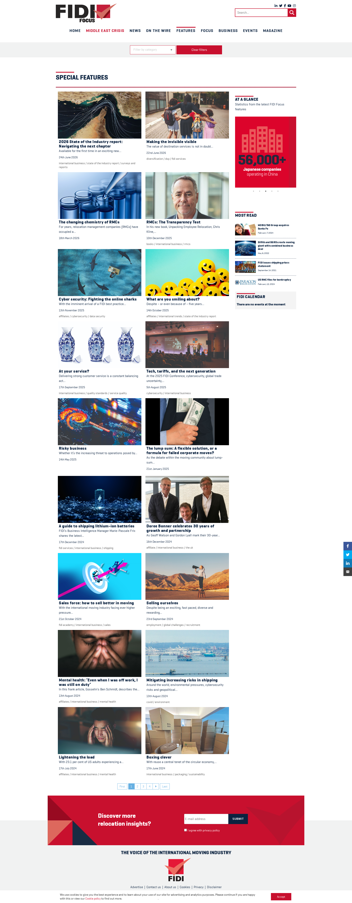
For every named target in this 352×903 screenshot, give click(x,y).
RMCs (187, 244)
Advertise (136, 887)
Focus (207, 30)
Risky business (73, 448)
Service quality (118, 393)
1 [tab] (253, 191)
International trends (170, 316)
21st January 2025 (157, 468)
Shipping (108, 548)
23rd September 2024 (159, 619)
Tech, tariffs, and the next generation (181, 371)
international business (72, 163)
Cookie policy (93, 898)
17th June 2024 (155, 768)
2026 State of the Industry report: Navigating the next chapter (91, 144)
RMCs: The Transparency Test (173, 222)
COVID (149, 702)
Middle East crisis (105, 30)
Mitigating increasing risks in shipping (182, 680)
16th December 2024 (159, 541)
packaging (181, 774)
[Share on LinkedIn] (347, 563)
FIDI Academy (66, 624)
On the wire (158, 30)
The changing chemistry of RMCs (89, 222)
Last (164, 786)
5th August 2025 (156, 387)
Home (74, 30)
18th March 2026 (69, 238)
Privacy (199, 887)
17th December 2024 (71, 542)
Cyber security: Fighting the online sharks (98, 299)
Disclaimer (214, 887)
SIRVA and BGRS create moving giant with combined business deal (276, 245)
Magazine (273, 30)
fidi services (179, 158)
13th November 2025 (71, 310)
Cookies (185, 887)
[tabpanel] (265, 152)
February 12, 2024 (266, 284)
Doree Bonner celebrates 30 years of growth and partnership (180, 528)
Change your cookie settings (140, 898)
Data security (97, 316)
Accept (281, 896)
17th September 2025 (72, 387)
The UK (189, 547)
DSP (167, 158)
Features (186, 30)
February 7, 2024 (265, 233)
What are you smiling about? (173, 299)
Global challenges (174, 624)
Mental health (108, 701)
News (135, 30)
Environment (162, 702)
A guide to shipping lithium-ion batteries (97, 526)
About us (170, 887)
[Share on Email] (347, 571)
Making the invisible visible (171, 141)
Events (250, 30)
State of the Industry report (103, 163)
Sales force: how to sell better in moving (96, 603)
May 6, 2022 (263, 253)
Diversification (154, 158)
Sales (107, 624)
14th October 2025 (157, 310)
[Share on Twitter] (347, 554)
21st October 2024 (70, 619)
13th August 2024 (69, 695)
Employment (153, 624)
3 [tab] (266, 191)
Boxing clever (159, 757)
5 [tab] (278, 191)
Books (150, 244)
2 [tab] (259, 191)
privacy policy (211, 830)
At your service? (74, 371)
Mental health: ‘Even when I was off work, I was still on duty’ (98, 682)
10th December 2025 (159, 238)
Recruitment (193, 624)
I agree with (204, 830)
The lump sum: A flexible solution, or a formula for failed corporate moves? (181, 450)
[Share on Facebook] (347, 546)
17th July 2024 (67, 768)
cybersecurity (79, 316)
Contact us (153, 887)
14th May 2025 (67, 459)
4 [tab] (272, 191)
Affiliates (64, 316)
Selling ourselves (162, 603)
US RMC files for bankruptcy (274, 279)
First (122, 786)
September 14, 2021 (267, 270)
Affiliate (150, 547)
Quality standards (97, 393)
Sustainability (197, 774)
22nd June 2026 (156, 152)
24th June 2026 (68, 157)
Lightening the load (77, 757)
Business (228, 30)
